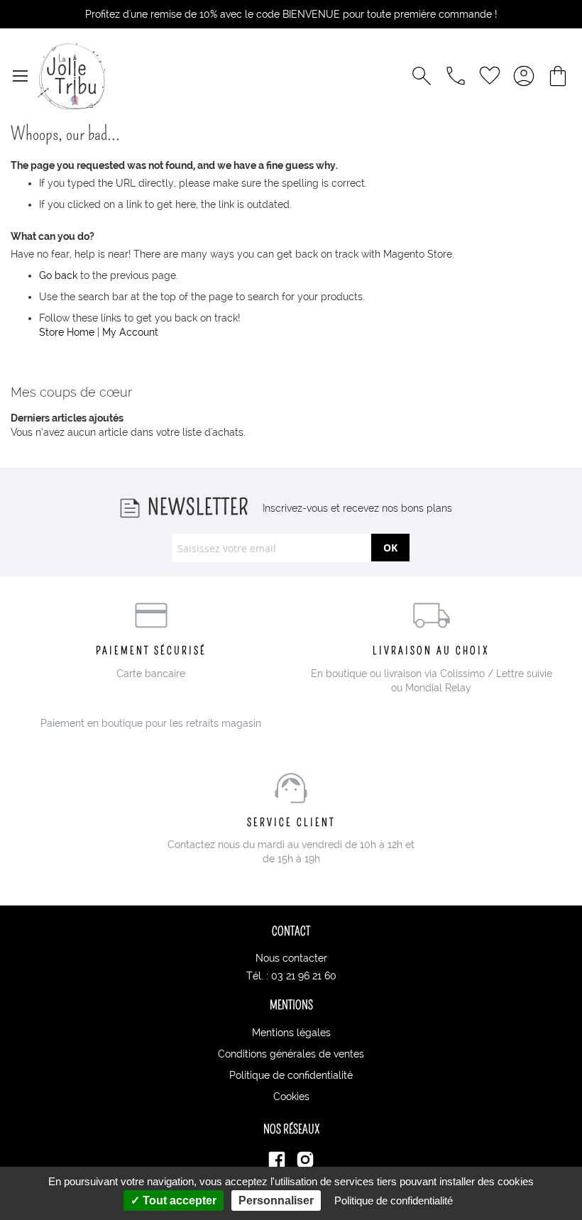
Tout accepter (178, 1200)
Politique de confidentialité (291, 1075)
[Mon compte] (523, 75)
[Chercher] (421, 75)
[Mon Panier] (557, 75)
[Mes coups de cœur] (489, 75)
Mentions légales (291, 1032)
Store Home (66, 332)
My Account (130, 332)
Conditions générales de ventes (291, 1054)
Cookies (291, 1096)
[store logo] (71, 76)
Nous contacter (291, 958)
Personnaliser (276, 1200)
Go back (58, 275)
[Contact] (455, 75)
